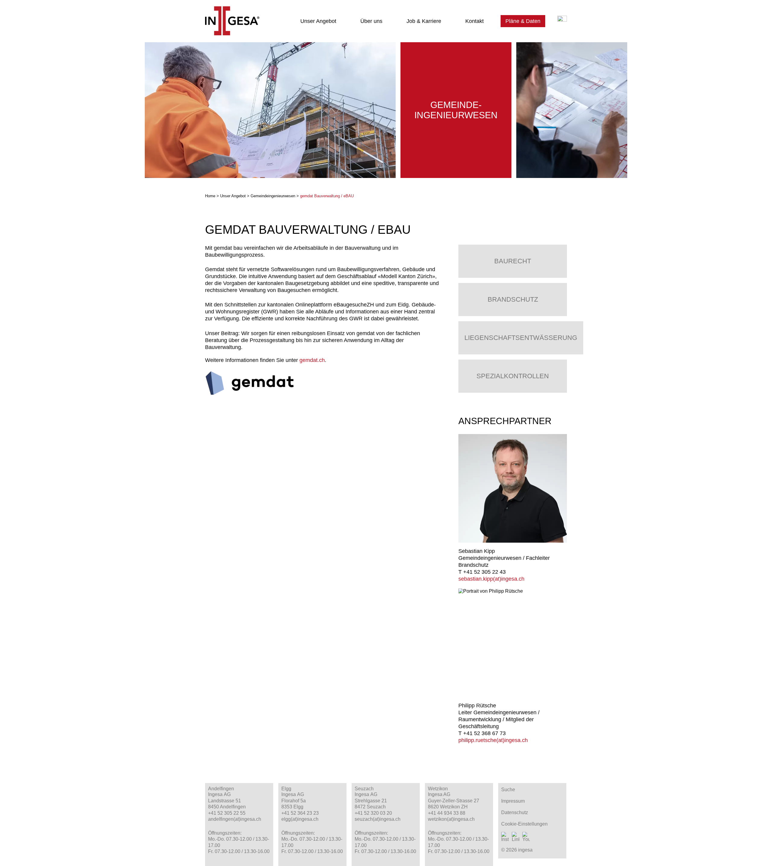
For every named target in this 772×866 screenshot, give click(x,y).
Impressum (513, 801)
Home (210, 196)
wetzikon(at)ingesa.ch (451, 819)
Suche (508, 789)
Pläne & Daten (522, 21)
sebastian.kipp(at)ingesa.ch (491, 579)
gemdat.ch (312, 360)
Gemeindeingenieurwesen (273, 196)
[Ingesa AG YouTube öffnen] (526, 837)
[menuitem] (319, 21)
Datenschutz (514, 812)
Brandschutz (513, 299)
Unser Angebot (318, 21)
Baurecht (512, 261)
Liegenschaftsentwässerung (520, 337)
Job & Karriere (424, 21)
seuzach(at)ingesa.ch (377, 819)
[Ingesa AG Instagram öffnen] (505, 837)
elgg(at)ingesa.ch (299, 819)
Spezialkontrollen (512, 376)
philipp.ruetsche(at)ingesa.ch (493, 740)
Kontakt (474, 21)
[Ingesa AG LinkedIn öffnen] (515, 837)
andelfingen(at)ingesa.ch (234, 819)
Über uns (371, 21)
